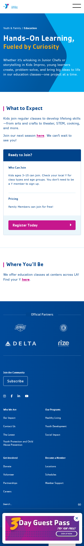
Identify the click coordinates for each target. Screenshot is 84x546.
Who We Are (10, 409)
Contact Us (9, 426)
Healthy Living (53, 417)
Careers (7, 491)
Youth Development (55, 426)
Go (79, 504)
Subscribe (15, 381)
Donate (7, 466)
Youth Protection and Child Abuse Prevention (18, 443)
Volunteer (8, 474)
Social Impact (52, 434)
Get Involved (10, 457)
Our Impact (9, 417)
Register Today (25, 225)
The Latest (9, 434)
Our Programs (52, 409)
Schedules (50, 474)
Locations (50, 466)
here (40, 135)
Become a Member (55, 457)
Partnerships (10, 483)
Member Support (54, 483)
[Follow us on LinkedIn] (19, 396)
